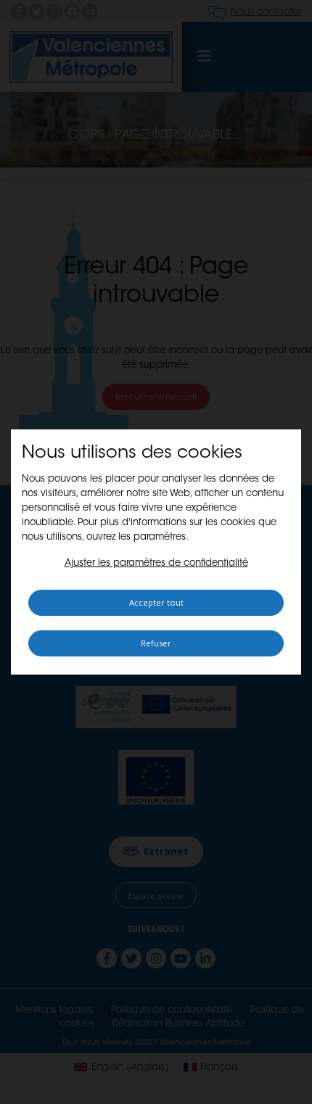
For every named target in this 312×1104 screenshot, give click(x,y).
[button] (156, 563)
